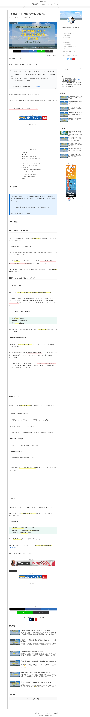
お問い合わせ (39, 713)
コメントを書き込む (33, 699)
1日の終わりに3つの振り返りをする (33, 169)
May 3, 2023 (37, 86)
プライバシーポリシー (48, 713)
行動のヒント (25, 167)
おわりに (24, 178)
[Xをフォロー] (33, 619)
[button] (49, 51)
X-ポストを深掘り (13, 570)
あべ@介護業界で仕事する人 (71, 27)
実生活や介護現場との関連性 (31, 165)
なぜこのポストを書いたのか (29, 156)
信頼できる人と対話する (30, 174)
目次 (31, 149)
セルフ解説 (24, 154)
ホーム (34, 713)
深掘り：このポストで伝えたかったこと (32, 158)
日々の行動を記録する (30, 176)
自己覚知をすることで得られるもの (32, 163)
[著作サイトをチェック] (30, 619)
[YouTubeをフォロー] (36, 619)
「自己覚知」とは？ (29, 161)
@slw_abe (13, 547)
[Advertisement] (33, 134)
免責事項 (55, 713)
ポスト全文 (24, 152)
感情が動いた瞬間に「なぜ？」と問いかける (35, 172)
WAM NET (77, 79)
